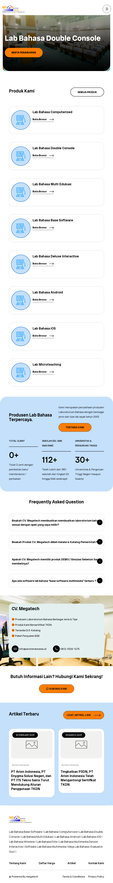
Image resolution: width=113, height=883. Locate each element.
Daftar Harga (47, 863)
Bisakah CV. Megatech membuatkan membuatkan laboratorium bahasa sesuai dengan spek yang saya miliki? (56, 522)
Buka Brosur (40, 119)
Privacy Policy (96, 876)
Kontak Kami (96, 863)
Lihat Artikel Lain (79, 715)
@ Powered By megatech (23, 876)
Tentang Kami (75, 427)
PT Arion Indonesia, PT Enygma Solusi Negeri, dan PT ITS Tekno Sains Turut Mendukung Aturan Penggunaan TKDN (31, 780)
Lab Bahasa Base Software (53, 220)
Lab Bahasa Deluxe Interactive (56, 256)
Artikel (72, 863)
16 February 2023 (25, 735)
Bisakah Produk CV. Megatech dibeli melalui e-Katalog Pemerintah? (54, 542)
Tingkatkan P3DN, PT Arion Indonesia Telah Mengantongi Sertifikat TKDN (78, 778)
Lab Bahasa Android (48, 292)
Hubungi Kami (58, 688)
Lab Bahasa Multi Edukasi (52, 184)
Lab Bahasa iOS (44, 328)
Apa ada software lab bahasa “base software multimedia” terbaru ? (54, 581)
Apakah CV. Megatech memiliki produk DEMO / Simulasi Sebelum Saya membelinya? (56, 561)
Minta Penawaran (29, 52)
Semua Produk (87, 92)
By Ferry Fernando (20, 765)
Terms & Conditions (73, 876)
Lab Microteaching (47, 364)
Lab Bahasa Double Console (54, 148)
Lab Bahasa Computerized (52, 112)
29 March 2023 (73, 735)
